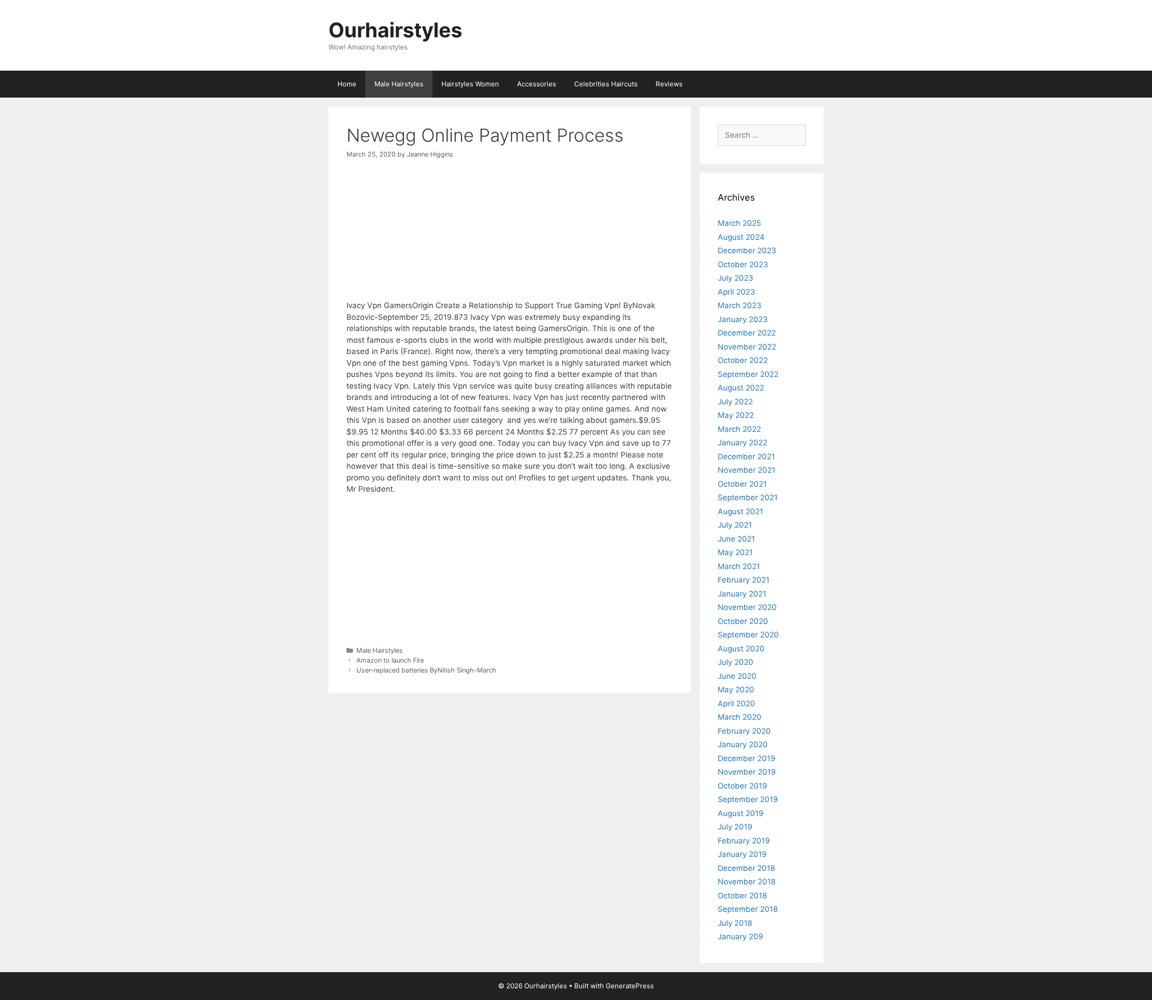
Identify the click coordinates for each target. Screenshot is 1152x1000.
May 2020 (736, 689)
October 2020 (743, 621)
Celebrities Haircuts (606, 84)
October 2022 (743, 360)
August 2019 (741, 813)
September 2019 (748, 799)
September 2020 (748, 634)
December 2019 (746, 758)
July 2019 (735, 826)
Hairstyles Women (470, 84)
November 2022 (747, 346)
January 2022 (742, 442)
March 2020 (739, 717)
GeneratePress (630, 986)
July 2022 (735, 401)
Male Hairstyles (398, 84)
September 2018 (748, 909)
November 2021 (746, 470)
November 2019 (747, 771)
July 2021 (735, 524)
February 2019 (744, 840)
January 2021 (742, 593)
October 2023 (743, 264)
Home (347, 84)
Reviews (669, 84)
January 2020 (743, 744)
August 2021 (740, 511)
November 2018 (746, 881)
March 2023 (739, 305)
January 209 (740, 936)
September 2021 (748, 497)
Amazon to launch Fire (390, 660)
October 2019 (742, 785)
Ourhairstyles (395, 30)
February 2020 (744, 730)
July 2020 (735, 662)
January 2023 (743, 319)
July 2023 (735, 278)
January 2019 (742, 854)
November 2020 (747, 607)
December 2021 (746, 456)
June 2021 (736, 538)
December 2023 (747, 250)
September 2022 (748, 374)
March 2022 (739, 429)
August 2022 (741, 387)
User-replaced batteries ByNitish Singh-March (426, 670)
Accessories (536, 84)
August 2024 (741, 237)
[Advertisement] (509, 237)
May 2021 (735, 552)
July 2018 (735, 923)
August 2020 (741, 648)
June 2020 (737, 676)
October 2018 (742, 895)
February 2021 (744, 579)
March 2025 (739, 223)
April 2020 (736, 703)
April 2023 (736, 291)
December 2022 (747, 332)
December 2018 (746, 868)
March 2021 (739, 566)
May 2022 (736, 415)
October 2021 (742, 484)
